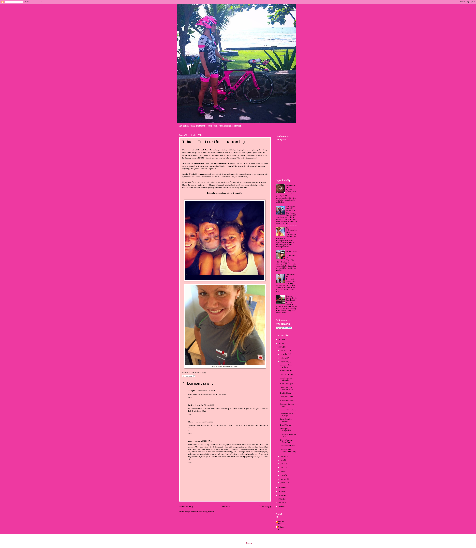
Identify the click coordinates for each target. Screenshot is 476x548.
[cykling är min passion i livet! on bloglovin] (284, 328)
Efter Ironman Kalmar (287, 446)
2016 (280, 339)
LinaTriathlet (281, 523)
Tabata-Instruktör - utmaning (286, 420)
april (282, 471)
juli (282, 460)
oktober (283, 358)
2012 (280, 491)
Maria (190, 422)
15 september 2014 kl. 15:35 (202, 441)
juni (282, 463)
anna (190, 441)
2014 (280, 347)
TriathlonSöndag (286, 370)
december (284, 350)
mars (282, 475)
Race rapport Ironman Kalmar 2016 (290, 208)
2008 (280, 506)
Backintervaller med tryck (287, 405)
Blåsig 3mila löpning (287, 374)
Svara (190, 397)
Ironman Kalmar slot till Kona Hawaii (291, 298)
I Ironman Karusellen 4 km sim (288, 435)
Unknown (281, 528)
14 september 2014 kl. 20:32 (203, 422)
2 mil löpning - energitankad (285, 429)
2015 (280, 343)
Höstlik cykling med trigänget (287, 414)
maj (282, 467)
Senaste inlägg (186, 506)
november (284, 354)
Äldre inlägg (265, 506)
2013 (280, 487)
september (284, 361)
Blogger (249, 543)
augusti (283, 456)
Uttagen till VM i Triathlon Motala (286, 388)
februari (284, 479)
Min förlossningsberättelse (291, 230)
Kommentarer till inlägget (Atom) (202, 511)
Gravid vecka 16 (290, 275)
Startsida (226, 506)
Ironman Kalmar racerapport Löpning (288, 450)
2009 (280, 503)
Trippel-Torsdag (285, 425)
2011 (280, 495)
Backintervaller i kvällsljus (286, 366)
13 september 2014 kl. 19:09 (204, 405)
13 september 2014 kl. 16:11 (205, 390)
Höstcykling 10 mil (286, 396)
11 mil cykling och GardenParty (286, 441)
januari (283, 482)
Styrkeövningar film (287, 400)
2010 (280, 499)
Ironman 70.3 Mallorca (288, 410)
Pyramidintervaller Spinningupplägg (291, 254)
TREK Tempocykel (286, 383)
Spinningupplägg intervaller (286, 379)
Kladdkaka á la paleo (291, 186)
